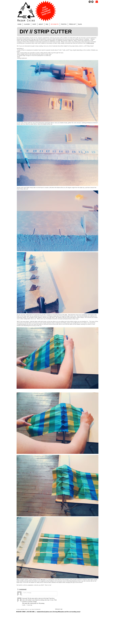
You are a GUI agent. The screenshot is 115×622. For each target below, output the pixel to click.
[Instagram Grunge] (92, 2)
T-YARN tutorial (90, 43)
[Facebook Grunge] (90, 2)
